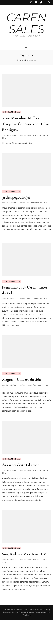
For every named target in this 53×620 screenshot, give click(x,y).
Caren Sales (10, 135)
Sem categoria (11, 112)
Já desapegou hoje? (16, 197)
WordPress (26, 615)
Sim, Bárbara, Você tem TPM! (25, 554)
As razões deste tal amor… (21, 464)
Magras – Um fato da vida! (22, 379)
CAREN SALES (26, 23)
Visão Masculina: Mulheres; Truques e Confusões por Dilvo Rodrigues (25, 123)
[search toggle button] (49, 2)
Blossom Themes (26, 612)
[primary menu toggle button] (26, 47)
